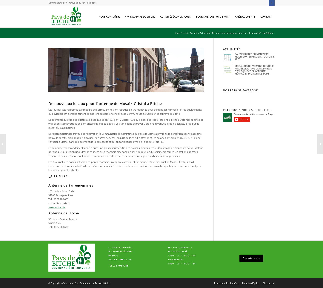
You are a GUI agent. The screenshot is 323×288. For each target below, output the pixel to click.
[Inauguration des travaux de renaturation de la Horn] (3, 144)
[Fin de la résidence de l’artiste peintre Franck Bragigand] (320, 144)
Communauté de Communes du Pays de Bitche (86, 283)
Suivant (195, 70)
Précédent (56, 70)
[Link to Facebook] (272, 3)
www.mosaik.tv (56, 207)
